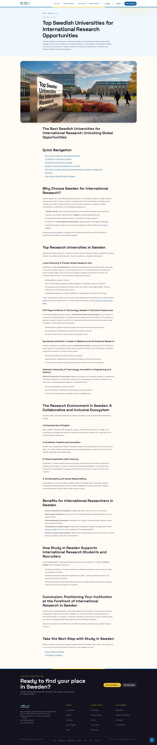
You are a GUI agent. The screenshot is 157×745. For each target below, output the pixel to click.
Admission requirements (122, 715)
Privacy (85, 740)
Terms (90, 740)
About (54, 740)
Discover (57, 3)
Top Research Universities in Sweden (58, 159)
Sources (79, 740)
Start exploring (130, 3)
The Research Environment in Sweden (58, 163)
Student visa (94, 729)
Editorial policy (62, 740)
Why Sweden (119, 710)
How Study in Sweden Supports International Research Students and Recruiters (73, 169)
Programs (69, 715)
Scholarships (119, 720)
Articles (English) (71, 725)
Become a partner (96, 715)
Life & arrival (81, 3)
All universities (129, 685)
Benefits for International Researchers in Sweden (62, 166)
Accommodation (120, 725)
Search (68, 729)
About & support (94, 3)
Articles (50, 13)
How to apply (94, 710)
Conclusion (49, 173)
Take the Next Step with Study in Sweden (60, 176)
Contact (93, 720)
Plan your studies (69, 3)
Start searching (111, 685)
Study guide (69, 720)
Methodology (71, 740)
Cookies (97, 740)
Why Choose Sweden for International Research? (62, 156)
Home (44, 13)
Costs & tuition (95, 725)
